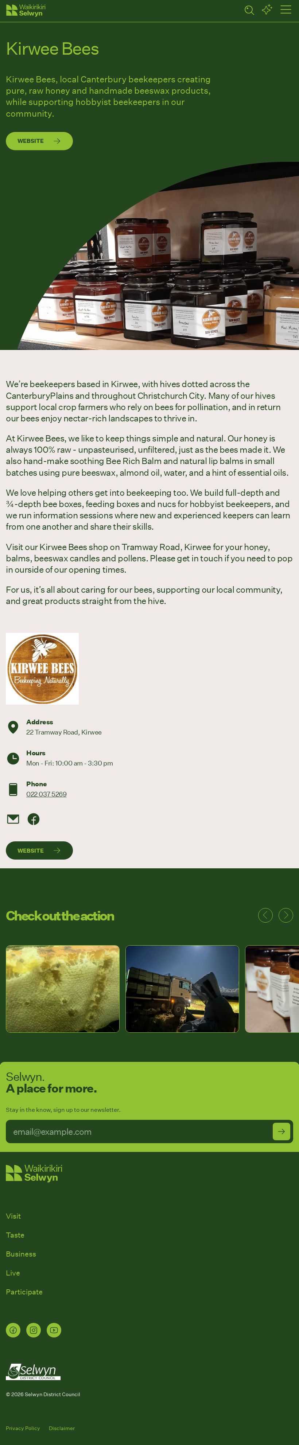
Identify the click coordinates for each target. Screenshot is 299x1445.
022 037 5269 (46, 794)
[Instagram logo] (33, 1330)
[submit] (281, 1131)
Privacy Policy (23, 1428)
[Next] (286, 915)
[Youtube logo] (54, 1330)
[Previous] (265, 915)
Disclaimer (62, 1428)
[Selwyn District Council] (33, 1386)
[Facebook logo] (13, 1330)
